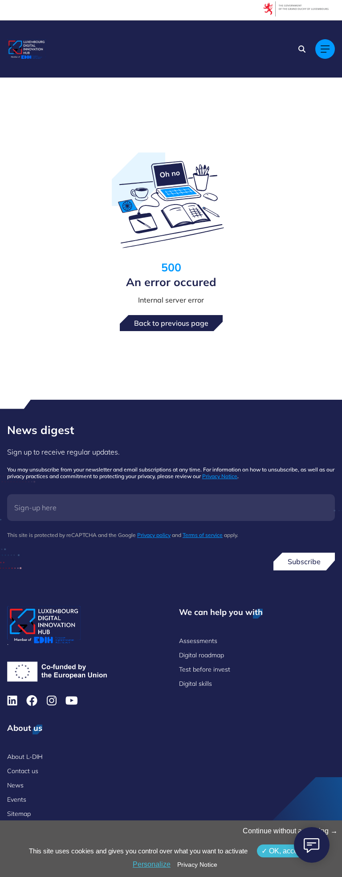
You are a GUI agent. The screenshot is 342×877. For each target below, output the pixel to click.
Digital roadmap (201, 655)
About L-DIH (25, 757)
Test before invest (204, 669)
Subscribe (304, 561)
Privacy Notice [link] (197, 864)
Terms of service (203, 535)
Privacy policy (154, 535)
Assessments (198, 641)
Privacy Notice (219, 476)
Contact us (22, 771)
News (15, 785)
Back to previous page (171, 323)
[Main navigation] (325, 49)
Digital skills (195, 684)
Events (16, 799)
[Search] (301, 49)
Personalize (152, 864)
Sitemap (19, 814)
